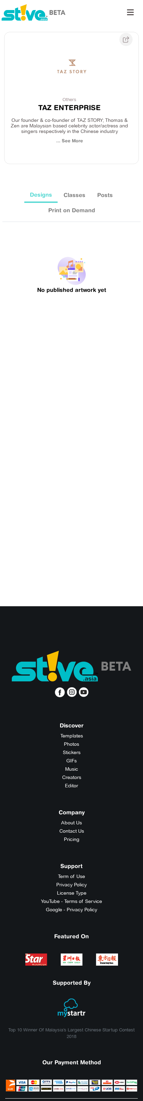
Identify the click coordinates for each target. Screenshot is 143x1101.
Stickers (72, 752)
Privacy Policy (71, 884)
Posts (105, 195)
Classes (74, 195)
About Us (71, 822)
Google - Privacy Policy (71, 909)
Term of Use (71, 876)
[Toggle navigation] (130, 12)
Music (71, 769)
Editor (71, 785)
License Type (71, 893)
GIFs (71, 760)
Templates (71, 736)
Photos (71, 744)
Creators (71, 777)
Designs (41, 194)
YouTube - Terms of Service (71, 901)
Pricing (71, 839)
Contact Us (71, 831)
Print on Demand (71, 210)
